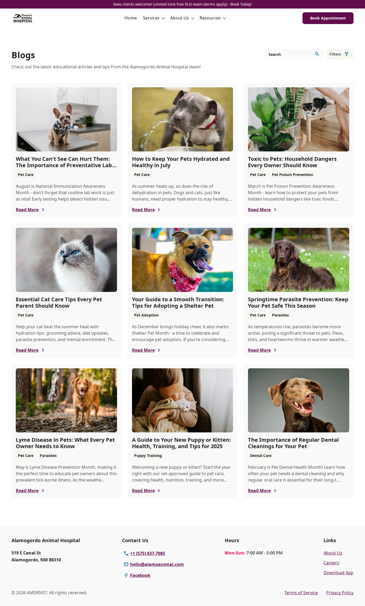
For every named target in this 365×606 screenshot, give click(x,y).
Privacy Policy (340, 592)
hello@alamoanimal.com (157, 564)
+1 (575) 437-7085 (147, 553)
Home (131, 18)
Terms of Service (301, 592)
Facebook (140, 575)
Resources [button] (210, 18)
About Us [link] (333, 553)
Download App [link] (339, 573)
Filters (335, 54)
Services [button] (151, 18)
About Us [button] (179, 18)
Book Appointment (328, 18)
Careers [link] (331, 563)
